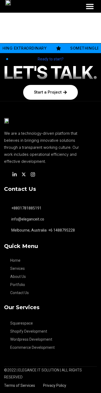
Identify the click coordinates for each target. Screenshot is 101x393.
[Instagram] (34, 174)
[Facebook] (6, 174)
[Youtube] (42, 174)
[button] (89, 6)
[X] (24, 173)
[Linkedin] (15, 174)
